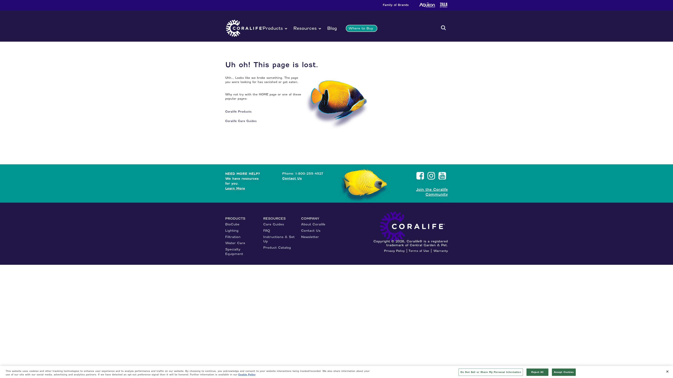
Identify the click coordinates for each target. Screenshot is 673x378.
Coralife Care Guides (241, 121)
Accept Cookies (564, 372)
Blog (331, 28)
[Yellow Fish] (366, 186)
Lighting (232, 231)
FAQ (266, 231)
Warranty (440, 251)
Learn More (235, 188)
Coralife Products (238, 111)
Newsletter (310, 237)
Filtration (232, 237)
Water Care (235, 243)
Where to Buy (361, 28)
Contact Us (292, 178)
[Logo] (244, 28)
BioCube (232, 224)
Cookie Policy (247, 374)
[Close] (667, 371)
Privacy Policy (394, 251)
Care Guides (273, 224)
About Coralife (313, 224)
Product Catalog (277, 248)
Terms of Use (419, 251)
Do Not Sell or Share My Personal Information (490, 372)
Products (273, 28)
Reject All (537, 372)
